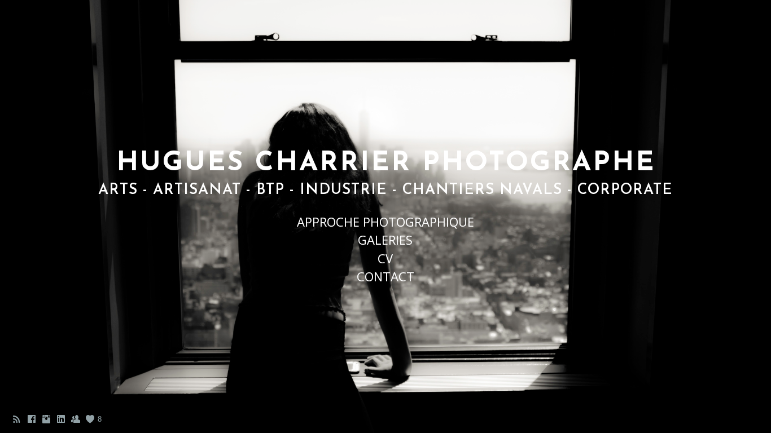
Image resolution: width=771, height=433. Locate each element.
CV (385, 258)
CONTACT (385, 276)
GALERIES (385, 239)
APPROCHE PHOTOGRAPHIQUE (385, 221)
